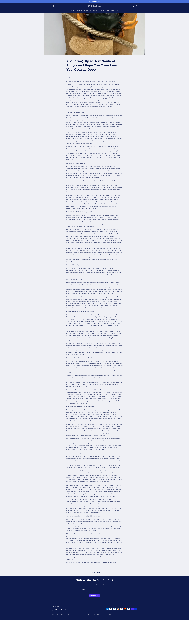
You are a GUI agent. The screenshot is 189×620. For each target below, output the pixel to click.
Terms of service (92, 614)
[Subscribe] (106, 589)
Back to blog (95, 572)
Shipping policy (100, 614)
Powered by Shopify (66, 614)
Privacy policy (84, 614)
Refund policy (76, 614)
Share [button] (69, 77)
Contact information (110, 614)
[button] (53, 6)
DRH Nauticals (59, 614)
